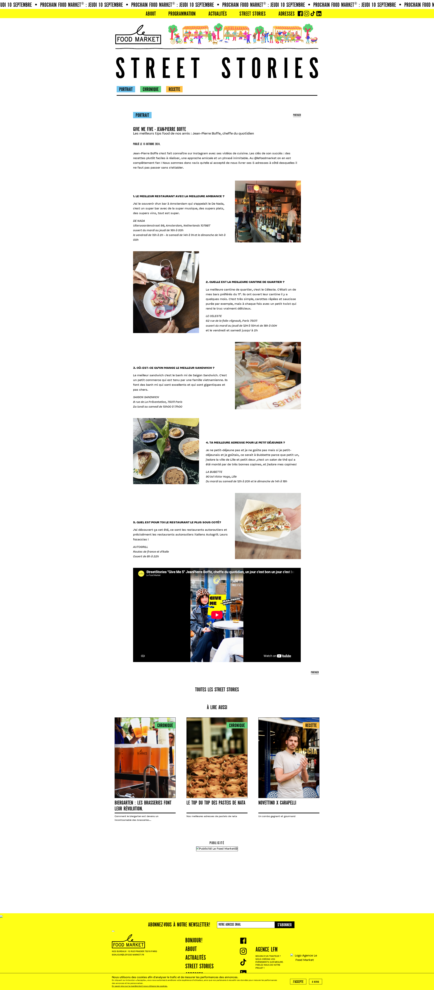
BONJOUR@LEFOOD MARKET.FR (128, 954)
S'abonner (285, 925)
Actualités (217, 14)
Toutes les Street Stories (217, 690)
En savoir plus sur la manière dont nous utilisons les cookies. (139, 986)
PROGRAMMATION (182, 14)
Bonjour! (194, 940)
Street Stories (252, 14)
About (151, 14)
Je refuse (315, 982)
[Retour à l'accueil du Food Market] (138, 34)
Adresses (286, 14)
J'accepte (298, 982)
